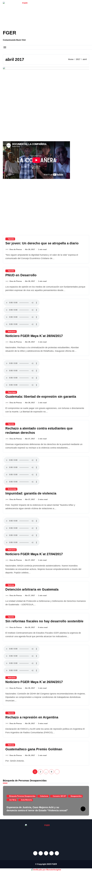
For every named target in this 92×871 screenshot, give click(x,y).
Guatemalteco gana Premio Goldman (33, 749)
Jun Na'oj (12, 800)
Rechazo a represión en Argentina (31, 717)
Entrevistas (12, 489)
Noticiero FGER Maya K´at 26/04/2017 (34, 682)
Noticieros (12, 331)
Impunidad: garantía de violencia (30, 493)
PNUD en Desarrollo (21, 275)
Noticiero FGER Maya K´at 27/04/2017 (34, 554)
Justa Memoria (26, 800)
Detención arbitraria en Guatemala (31, 589)
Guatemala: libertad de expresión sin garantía (40, 396)
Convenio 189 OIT (59, 796)
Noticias (11, 585)
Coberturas (44, 796)
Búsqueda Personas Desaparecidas (22, 796)
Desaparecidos (76, 796)
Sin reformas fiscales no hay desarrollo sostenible (44, 621)
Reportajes (12, 392)
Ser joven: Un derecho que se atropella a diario (41, 243)
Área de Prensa (15, 249)
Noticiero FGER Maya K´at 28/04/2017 (34, 336)
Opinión (11, 239)
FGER (9, 32)
